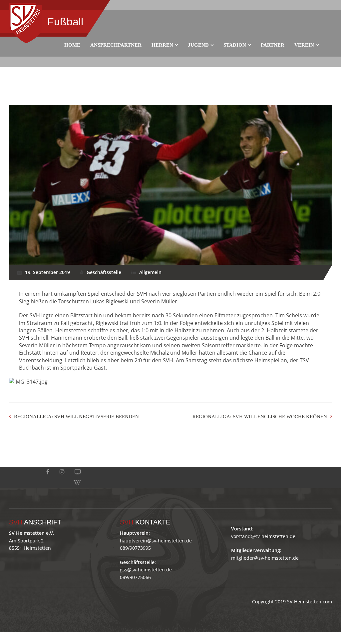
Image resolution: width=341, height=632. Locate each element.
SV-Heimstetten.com (309, 601)
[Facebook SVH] (48, 472)
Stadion (234, 45)
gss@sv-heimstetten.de (146, 569)
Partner (272, 45)
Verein (304, 45)
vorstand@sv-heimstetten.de (263, 536)
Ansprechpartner (116, 45)
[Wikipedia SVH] (77, 482)
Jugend (198, 45)
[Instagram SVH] (62, 472)
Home (72, 45)
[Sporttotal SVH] (77, 472)
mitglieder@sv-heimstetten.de (265, 558)
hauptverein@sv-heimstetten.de (156, 540)
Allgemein (150, 272)
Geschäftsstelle (104, 272)
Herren (162, 45)
